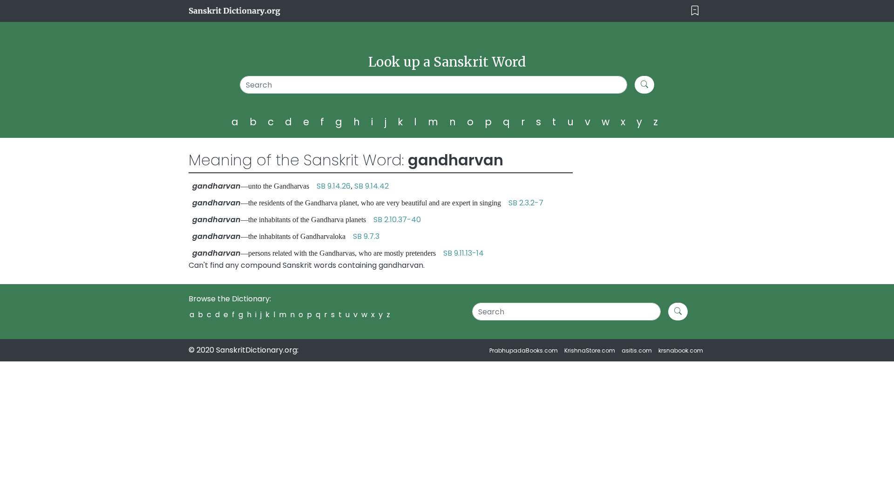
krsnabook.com (680, 350)
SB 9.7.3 (366, 236)
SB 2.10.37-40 (397, 219)
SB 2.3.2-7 (525, 202)
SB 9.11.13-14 (463, 253)
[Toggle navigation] (694, 11)
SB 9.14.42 (371, 186)
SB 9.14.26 (334, 186)
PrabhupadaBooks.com (523, 350)
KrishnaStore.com (589, 350)
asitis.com (637, 350)
